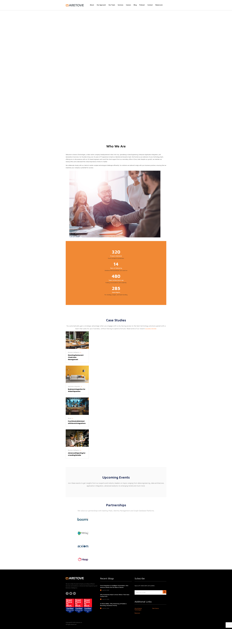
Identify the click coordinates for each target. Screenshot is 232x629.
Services (120, 5)
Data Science (155, 608)
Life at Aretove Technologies (138, 609)
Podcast (142, 5)
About (92, 5)
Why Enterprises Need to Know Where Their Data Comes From (114, 595)
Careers (128, 5)
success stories (150, 329)
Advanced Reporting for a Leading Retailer (76, 454)
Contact (150, 5)
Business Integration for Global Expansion (76, 390)
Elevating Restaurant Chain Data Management (75, 357)
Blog (135, 5)
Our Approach (101, 5)
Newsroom (159, 5)
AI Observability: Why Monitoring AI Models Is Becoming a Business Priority (113, 604)
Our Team (111, 5)
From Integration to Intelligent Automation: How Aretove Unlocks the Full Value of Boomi (114, 586)
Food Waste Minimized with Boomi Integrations (76, 422)
